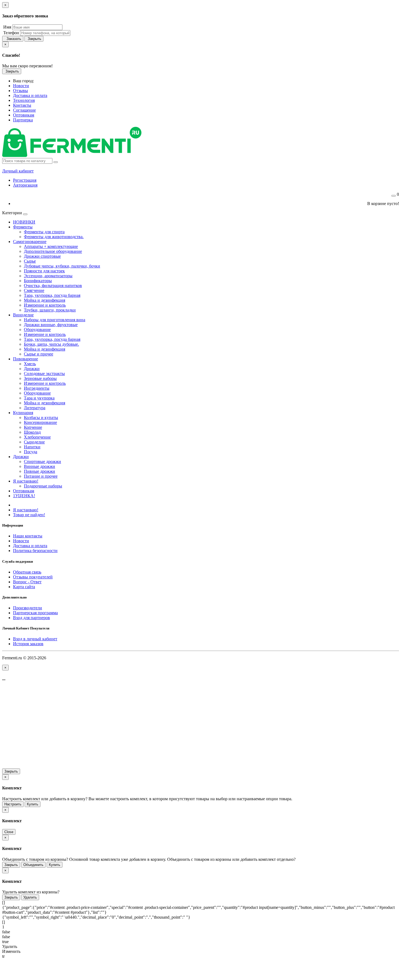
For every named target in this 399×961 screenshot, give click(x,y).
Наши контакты (27, 536)
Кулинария (23, 412)
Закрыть (34, 39)
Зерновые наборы (40, 378)
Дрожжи (32, 368)
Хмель (30, 363)
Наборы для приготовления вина (54, 319)
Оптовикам (23, 491)
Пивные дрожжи (39, 471)
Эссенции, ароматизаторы (48, 275)
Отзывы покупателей (33, 577)
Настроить (12, 804)
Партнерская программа (35, 612)
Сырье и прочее (38, 354)
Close (8, 832)
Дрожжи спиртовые (42, 256)
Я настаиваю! (25, 481)
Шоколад (32, 432)
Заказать (12, 39)
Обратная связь (27, 572)
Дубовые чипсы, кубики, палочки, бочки (62, 266)
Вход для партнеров (31, 617)
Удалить (30, 897)
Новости (21, 540)
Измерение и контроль (45, 305)
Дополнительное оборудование (53, 251)
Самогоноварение (29, 241)
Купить (32, 804)
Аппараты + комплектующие (51, 246)
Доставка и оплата (30, 545)
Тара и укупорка (39, 398)
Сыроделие (34, 442)
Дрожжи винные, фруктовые (51, 324)
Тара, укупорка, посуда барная (52, 295)
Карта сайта (24, 586)
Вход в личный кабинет (35, 639)
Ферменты (23, 227)
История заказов (28, 643)
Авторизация (25, 185)
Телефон (10, 32)
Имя (6, 27)
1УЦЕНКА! (24, 495)
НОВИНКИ (24, 222)
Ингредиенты (36, 388)
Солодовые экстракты (44, 373)
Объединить (33, 865)
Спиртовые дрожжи (42, 461)
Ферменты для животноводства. (54, 236)
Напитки (32, 447)
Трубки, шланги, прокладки (50, 310)
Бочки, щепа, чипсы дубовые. (51, 344)
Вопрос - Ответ (27, 581)
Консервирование (40, 422)
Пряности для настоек (44, 271)
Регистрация (24, 180)
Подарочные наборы (43, 486)
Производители (27, 608)
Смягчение (34, 290)
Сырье (30, 261)
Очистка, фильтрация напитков (53, 285)
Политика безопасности (35, 550)
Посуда (30, 451)
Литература (34, 407)
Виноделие (23, 315)
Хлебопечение (37, 437)
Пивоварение (25, 359)
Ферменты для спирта (44, 231)
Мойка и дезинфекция (44, 300)
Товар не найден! (29, 514)
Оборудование (37, 329)
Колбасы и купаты (41, 417)
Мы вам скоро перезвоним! (27, 66)
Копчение (33, 427)
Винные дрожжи (39, 466)
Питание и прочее (41, 476)
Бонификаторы (38, 280)
